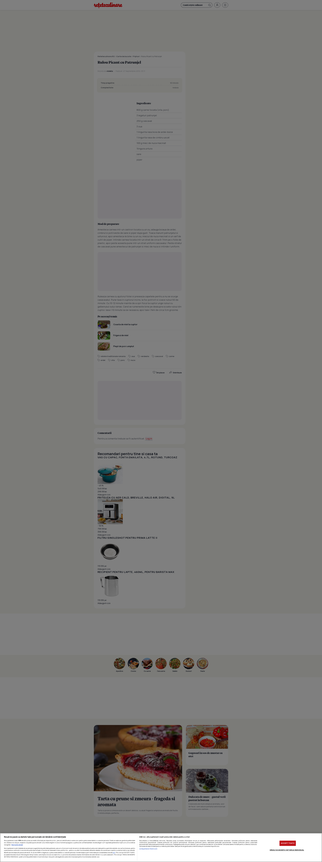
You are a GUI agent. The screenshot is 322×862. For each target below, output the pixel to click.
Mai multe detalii (17, 845)
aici (114, 852)
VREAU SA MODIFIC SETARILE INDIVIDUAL (287, 850)
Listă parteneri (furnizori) (148, 849)
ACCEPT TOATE (287, 843)
